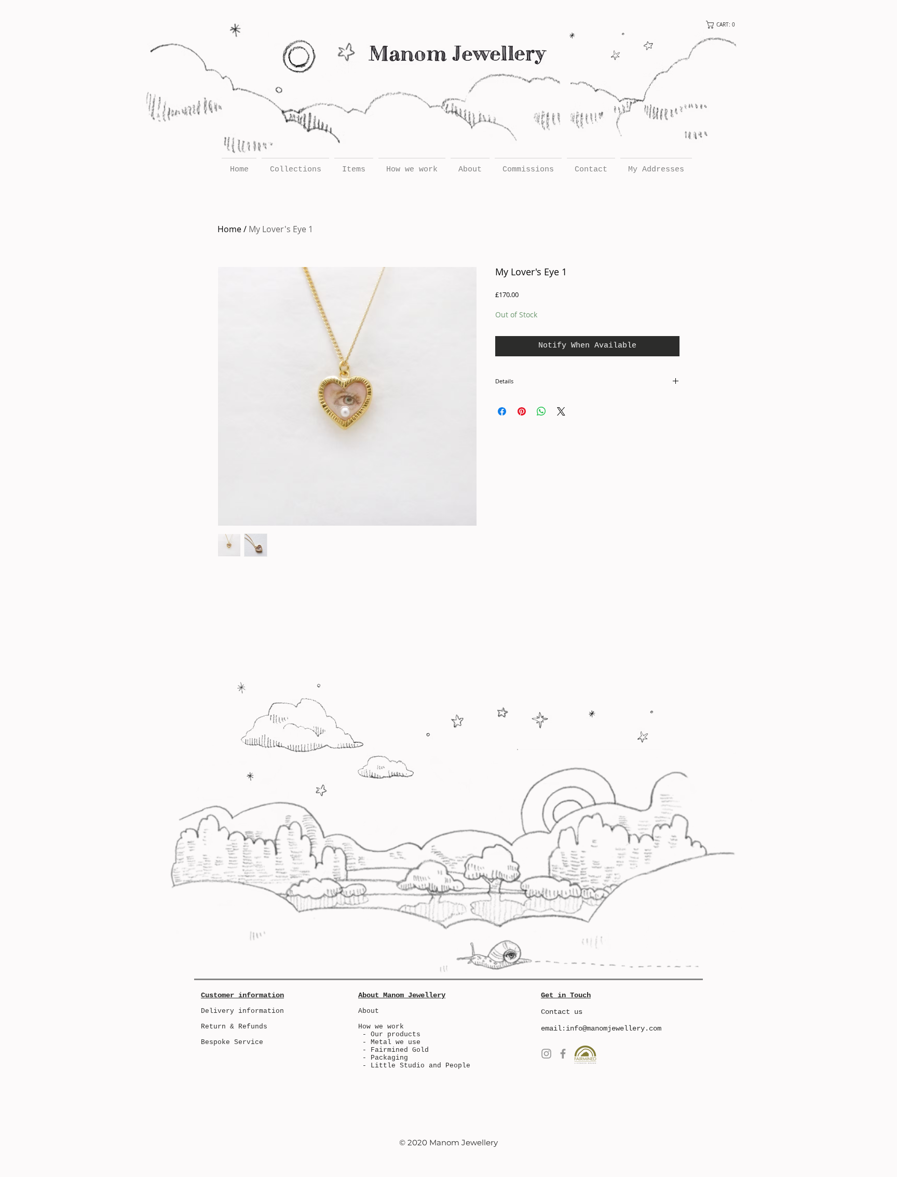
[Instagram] (546, 1053)
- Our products (389, 1034)
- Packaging (385, 1058)
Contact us (561, 1012)
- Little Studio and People (416, 1065)
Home (229, 229)
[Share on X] (561, 411)
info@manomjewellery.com (613, 1028)
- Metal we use (389, 1042)
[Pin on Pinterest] (521, 411)
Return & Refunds (234, 1027)
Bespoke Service (232, 1042)
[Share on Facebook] (502, 411)
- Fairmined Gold (395, 1050)
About (368, 1011)
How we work (381, 1027)
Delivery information (242, 1011)
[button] (723, 25)
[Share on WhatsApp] (541, 411)
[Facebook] (562, 1053)
